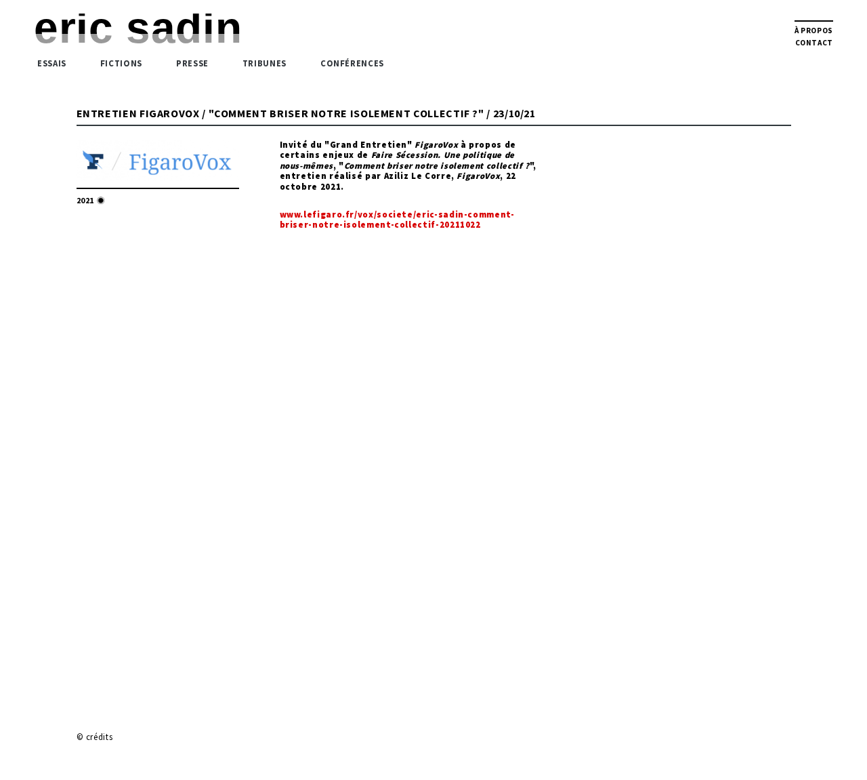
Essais (51, 63)
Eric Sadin (138, 27)
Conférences (352, 63)
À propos (814, 30)
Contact (814, 42)
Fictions (121, 63)
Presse (192, 63)
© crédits (95, 736)
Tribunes (264, 63)
